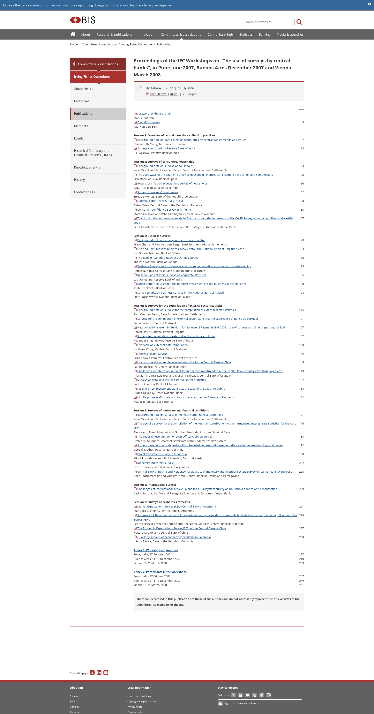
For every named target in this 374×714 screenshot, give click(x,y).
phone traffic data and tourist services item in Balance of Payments (186, 397)
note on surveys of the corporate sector (171, 240)
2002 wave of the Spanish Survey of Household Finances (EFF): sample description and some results (205, 175)
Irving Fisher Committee (137, 44)
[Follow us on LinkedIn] (241, 695)
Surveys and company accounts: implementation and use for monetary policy (194, 266)
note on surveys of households (165, 166)
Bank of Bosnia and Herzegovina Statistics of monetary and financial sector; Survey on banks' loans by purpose (214, 471)
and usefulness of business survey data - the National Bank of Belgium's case (190, 249)
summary (148, 122)
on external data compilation (162, 345)
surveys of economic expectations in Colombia (174, 537)
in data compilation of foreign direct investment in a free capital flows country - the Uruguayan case (210, 371)
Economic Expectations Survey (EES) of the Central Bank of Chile (181, 528)
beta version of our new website (44, 5)
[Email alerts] (220, 704)
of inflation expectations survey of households (172, 183)
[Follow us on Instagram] (268, 695)
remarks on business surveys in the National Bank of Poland (180, 292)
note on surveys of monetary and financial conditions (180, 415)
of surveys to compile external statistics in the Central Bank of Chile (184, 362)
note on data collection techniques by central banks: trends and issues (191, 140)
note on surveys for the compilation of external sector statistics (186, 310)
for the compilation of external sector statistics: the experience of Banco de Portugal (197, 318)
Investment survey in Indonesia (162, 454)
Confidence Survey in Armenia (164, 209)
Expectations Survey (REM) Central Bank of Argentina (176, 506)
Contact (74, 706)
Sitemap (74, 696)
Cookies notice (135, 712)
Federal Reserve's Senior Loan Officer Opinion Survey (174, 436)
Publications (165, 44)
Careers (74, 712)
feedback (136, 5)
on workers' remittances (157, 192)
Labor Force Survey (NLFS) (160, 201)
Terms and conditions (139, 696)
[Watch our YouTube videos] (248, 695)
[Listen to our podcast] (261, 695)
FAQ (72, 701)
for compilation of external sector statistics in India (176, 336)
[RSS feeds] (254, 695)
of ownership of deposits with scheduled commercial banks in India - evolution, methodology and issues (210, 445)
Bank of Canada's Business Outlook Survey (167, 257)
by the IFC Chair (154, 113)
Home (74, 44)
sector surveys (152, 354)
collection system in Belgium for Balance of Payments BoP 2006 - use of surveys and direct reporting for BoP (211, 327)
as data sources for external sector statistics (171, 380)
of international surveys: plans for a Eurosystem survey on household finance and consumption (207, 489)
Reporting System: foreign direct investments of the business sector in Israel (191, 284)
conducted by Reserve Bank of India (166, 148)
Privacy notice (134, 706)
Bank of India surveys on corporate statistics (171, 275)
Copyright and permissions (141, 701)
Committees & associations (99, 44)
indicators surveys (155, 463)
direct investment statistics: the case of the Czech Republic (181, 388)
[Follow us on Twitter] (234, 695)
